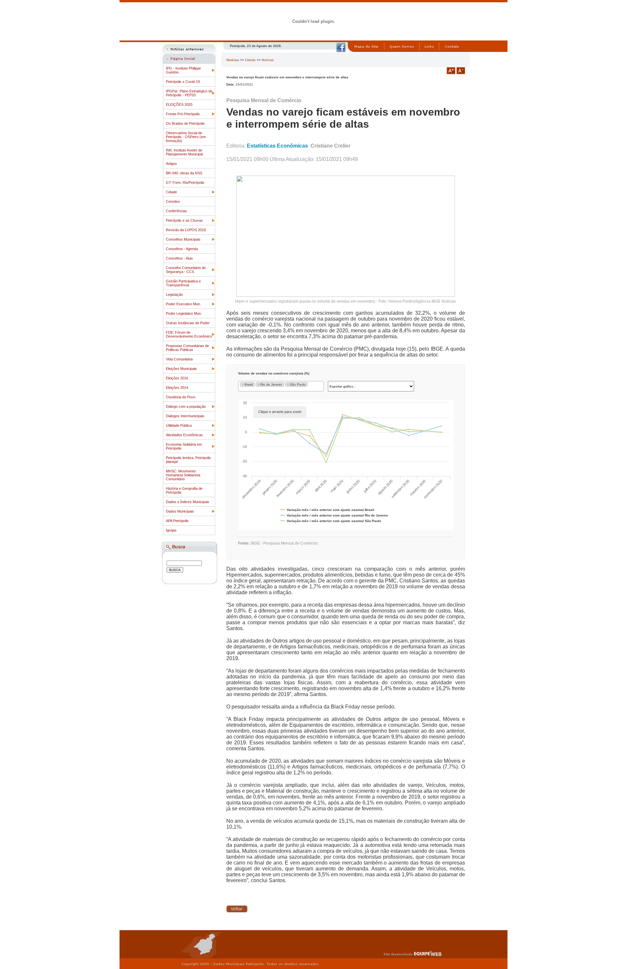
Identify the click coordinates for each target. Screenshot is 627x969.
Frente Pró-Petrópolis (183, 114)
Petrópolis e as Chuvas (184, 220)
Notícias (268, 60)
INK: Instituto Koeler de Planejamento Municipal (184, 152)
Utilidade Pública (179, 425)
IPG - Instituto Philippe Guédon (183, 70)
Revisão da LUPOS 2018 (186, 230)
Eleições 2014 (177, 387)
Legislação (174, 294)
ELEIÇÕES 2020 (179, 104)
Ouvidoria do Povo (180, 397)
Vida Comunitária (179, 359)
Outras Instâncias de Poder (188, 323)
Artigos (171, 164)
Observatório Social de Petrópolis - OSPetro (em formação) (186, 137)
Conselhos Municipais (183, 239)
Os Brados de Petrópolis (185, 123)
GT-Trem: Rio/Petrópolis (185, 182)
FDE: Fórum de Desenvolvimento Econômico (189, 334)
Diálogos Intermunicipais (185, 416)
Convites (173, 201)
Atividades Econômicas (184, 435)
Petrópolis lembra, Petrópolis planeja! (188, 460)
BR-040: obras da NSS (184, 173)
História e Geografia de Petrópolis (184, 490)
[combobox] (281, 386)
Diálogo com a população (186, 406)
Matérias (232, 60)
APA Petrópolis (177, 521)
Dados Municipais (180, 511)
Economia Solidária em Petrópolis (184, 446)
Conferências (176, 211)
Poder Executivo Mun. (183, 304)
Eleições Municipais (181, 369)
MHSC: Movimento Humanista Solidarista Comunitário (183, 475)
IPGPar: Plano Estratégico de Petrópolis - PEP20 (189, 93)
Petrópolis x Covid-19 (183, 82)
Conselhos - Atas (179, 258)
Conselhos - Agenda (182, 249)
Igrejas (171, 530)
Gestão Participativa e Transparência (183, 283)
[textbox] (310, 385)
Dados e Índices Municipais (187, 502)
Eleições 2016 (177, 378)
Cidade (171, 192)
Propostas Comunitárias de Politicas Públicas (187, 348)
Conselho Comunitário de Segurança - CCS (186, 270)
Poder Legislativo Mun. (184, 313)
